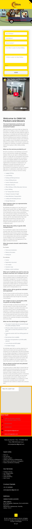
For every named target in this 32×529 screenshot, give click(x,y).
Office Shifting (6, 475)
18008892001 (8, 427)
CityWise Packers (7, 458)
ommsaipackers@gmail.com (11, 430)
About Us (5, 455)
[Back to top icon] (16, 515)
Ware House (6, 478)
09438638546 (8, 423)
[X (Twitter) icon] (16, 523)
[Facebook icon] (14, 523)
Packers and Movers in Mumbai (11, 462)
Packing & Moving (7, 471)
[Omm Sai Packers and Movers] (16, 4)
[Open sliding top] (30, 1)
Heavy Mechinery (7, 476)
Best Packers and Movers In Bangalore (13, 461)
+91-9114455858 (8, 487)
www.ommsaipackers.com (11, 434)
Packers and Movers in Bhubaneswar (12, 459)
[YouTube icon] (17, 523)
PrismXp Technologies (16, 521)
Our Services (6, 456)
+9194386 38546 (23, 440)
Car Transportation (8, 473)
